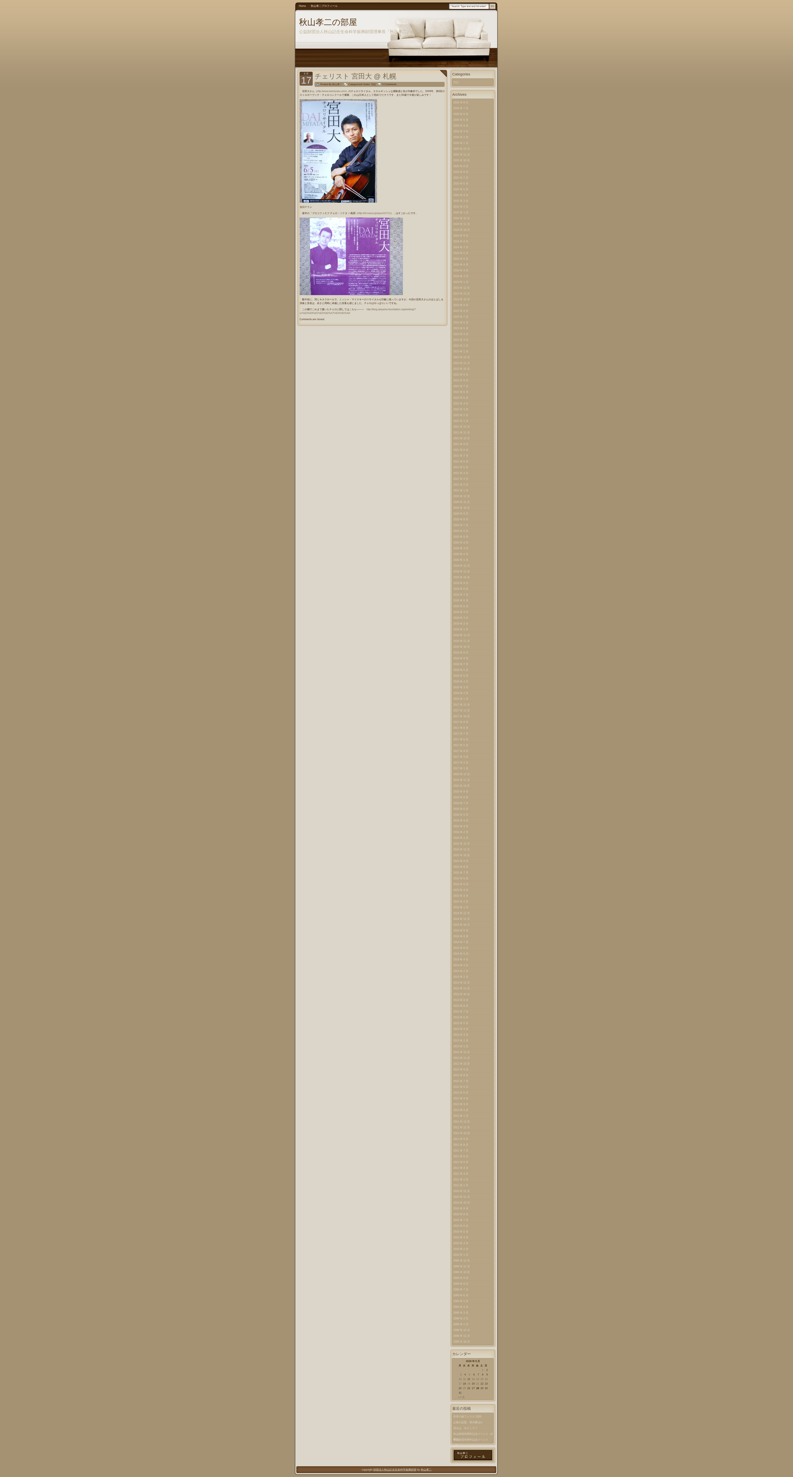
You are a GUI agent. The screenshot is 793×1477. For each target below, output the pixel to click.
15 (482, 1379)
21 (477, 1383)
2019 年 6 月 (460, 600)
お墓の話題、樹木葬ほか (468, 1422)
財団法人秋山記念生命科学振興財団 (394, 1469)
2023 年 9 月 (460, 305)
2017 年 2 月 (460, 762)
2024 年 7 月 (460, 247)
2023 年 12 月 (461, 287)
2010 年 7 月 (460, 1220)
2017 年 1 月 (460, 768)
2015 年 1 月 (460, 907)
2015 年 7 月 (460, 872)
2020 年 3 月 (460, 548)
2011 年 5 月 (460, 1162)
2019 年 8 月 (460, 588)
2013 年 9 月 (460, 1000)
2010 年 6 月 (460, 1225)
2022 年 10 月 (461, 368)
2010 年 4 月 (460, 1237)
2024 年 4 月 (460, 264)
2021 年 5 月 (460, 467)
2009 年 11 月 (461, 1266)
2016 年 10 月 (461, 785)
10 (460, 1379)
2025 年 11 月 (461, 154)
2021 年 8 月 (460, 449)
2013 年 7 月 (460, 1011)
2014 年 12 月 (461, 913)
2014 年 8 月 (460, 936)
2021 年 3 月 (460, 478)
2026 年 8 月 (460, 102)
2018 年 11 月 (461, 641)
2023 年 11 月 (461, 293)
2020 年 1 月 (460, 559)
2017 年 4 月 (460, 751)
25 (464, 1388)
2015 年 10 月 (461, 855)
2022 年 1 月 (460, 421)
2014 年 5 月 (460, 953)
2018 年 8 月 (460, 658)
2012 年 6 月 (460, 1086)
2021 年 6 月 (460, 461)
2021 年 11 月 (461, 432)
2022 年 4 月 (460, 403)
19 (468, 1383)
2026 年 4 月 (460, 125)
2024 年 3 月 (460, 270)
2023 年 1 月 (460, 351)
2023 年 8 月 (460, 310)
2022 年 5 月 (460, 397)
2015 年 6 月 (460, 878)
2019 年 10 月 (461, 577)
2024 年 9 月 (460, 235)
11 (464, 1379)
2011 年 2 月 (460, 1179)
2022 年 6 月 (460, 392)
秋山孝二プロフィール (324, 5)
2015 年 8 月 (460, 866)
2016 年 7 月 (460, 803)
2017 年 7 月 (460, 733)
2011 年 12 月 (461, 1121)
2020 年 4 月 (460, 542)
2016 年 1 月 (460, 837)
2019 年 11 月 (461, 571)
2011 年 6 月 (460, 1156)
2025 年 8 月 (460, 172)
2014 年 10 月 (461, 924)
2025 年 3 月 (460, 200)
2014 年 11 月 (461, 918)
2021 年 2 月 (460, 484)
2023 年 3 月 (460, 339)
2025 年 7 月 (460, 177)
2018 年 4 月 (460, 681)
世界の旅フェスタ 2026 (467, 1416)
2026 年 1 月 (460, 143)
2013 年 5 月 (460, 1023)
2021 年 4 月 (460, 473)
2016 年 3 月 (460, 826)
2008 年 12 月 (461, 1330)
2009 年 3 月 (460, 1312)
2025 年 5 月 (460, 189)
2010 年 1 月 (460, 1254)
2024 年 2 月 (460, 276)
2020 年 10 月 (461, 507)
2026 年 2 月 (460, 137)
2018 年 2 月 (460, 693)
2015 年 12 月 (461, 843)
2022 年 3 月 (460, 409)
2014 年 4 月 (460, 959)
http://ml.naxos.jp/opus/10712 (374, 213)
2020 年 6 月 (460, 531)
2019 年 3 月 (460, 617)
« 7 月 (461, 1397)
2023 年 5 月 (460, 328)
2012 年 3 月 (460, 1104)
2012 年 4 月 (460, 1098)
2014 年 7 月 (460, 942)
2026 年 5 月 (460, 119)
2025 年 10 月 (461, 160)
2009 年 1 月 (460, 1324)
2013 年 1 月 (460, 1046)
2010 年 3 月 (460, 1243)
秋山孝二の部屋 (328, 22)
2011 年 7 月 (460, 1150)
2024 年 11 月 (461, 224)
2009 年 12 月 (461, 1260)
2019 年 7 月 (460, 594)
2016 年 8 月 (460, 797)
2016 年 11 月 (461, 780)
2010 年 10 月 (461, 1202)
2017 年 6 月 (460, 739)
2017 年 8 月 (460, 727)
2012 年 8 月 (460, 1075)
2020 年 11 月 (461, 502)
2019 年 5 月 (460, 606)
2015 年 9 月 (460, 861)
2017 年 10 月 (461, 716)
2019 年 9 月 (460, 583)
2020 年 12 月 (461, 496)
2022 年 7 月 (460, 386)
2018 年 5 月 (460, 675)
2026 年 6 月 (460, 114)
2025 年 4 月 (460, 195)
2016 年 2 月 (460, 832)
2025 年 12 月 (461, 148)
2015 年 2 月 (460, 901)
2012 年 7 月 (460, 1081)
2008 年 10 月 (461, 1341)
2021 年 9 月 (460, 444)
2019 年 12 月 (461, 565)
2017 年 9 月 (460, 722)
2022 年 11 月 (461, 363)
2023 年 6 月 (460, 322)
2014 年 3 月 (460, 965)
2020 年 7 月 (460, 525)
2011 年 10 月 (461, 1133)
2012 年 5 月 (460, 1092)
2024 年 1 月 (460, 282)
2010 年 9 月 (460, 1208)
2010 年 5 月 (460, 1231)
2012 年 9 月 (460, 1069)
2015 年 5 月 (460, 884)
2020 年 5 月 (460, 536)
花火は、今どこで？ (465, 1428)
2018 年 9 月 (460, 652)
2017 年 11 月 (461, 710)
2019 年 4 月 (460, 612)
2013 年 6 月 (460, 1017)
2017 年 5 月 (460, 745)
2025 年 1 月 (460, 212)
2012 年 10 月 (461, 1063)
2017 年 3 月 (460, 756)
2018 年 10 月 (461, 646)
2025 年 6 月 (460, 183)
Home (302, 5)
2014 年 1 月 (460, 976)
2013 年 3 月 (460, 1034)
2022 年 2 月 (460, 415)
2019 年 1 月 (460, 629)
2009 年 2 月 (460, 1318)
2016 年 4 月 (460, 820)
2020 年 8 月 (460, 519)
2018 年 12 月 (461, 635)
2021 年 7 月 (460, 455)
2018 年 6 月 (460, 669)
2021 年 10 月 (461, 438)
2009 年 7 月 (460, 1289)
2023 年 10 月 (461, 299)
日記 (373, 84)
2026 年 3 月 (460, 131)
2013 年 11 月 (461, 988)
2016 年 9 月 (460, 791)
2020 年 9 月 (460, 513)
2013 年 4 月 (460, 1029)
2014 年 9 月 (460, 930)
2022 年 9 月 (460, 374)
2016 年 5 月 (460, 814)
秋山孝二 (426, 1469)
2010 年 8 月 (460, 1214)
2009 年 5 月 (460, 1301)
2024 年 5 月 (460, 258)
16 (486, 1379)
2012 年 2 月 (460, 1110)
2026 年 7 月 (460, 108)
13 (473, 1379)
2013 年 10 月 (461, 994)
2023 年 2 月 (460, 345)
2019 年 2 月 (460, 623)
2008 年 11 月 (461, 1335)
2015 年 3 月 (460, 895)
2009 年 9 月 (460, 1278)
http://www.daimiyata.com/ (331, 91)
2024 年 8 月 (460, 241)
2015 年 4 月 (460, 890)
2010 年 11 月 (461, 1196)
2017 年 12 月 (461, 704)
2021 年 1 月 (460, 490)
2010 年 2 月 (460, 1249)
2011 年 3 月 (460, 1173)
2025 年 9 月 (460, 166)
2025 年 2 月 (460, 206)
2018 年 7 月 (460, 664)
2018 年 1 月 (460, 698)
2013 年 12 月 (461, 982)
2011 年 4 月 (460, 1167)
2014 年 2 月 (460, 971)
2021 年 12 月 (461, 426)
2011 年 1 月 (460, 1185)
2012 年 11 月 (461, 1057)
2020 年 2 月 (460, 554)
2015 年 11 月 (461, 849)
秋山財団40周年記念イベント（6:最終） (473, 1434)
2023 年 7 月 (460, 316)
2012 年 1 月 (460, 1115)
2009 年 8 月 (460, 1283)
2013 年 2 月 (460, 1040)
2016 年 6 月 (460, 808)
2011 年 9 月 (460, 1139)
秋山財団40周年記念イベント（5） (470, 1440)
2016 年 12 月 (461, 774)
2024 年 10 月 (461, 229)
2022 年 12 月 (461, 357)
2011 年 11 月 (461, 1127)
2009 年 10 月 (461, 1272)
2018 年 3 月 (460, 687)
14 (477, 1379)
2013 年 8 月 (460, 1005)
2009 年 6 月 (460, 1295)
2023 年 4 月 (460, 334)
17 (460, 1383)
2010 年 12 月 (461, 1191)
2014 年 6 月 (460, 947)
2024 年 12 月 (461, 218)
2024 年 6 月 (460, 253)
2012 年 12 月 (461, 1052)
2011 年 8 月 (460, 1144)
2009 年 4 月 (460, 1306)
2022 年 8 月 (460, 380)
